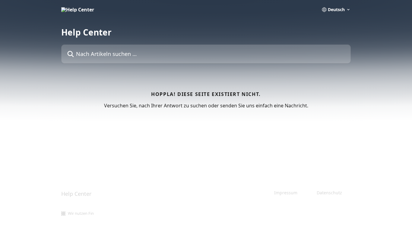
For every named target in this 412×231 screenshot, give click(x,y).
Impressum (285, 193)
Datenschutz (329, 193)
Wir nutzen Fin (81, 213)
